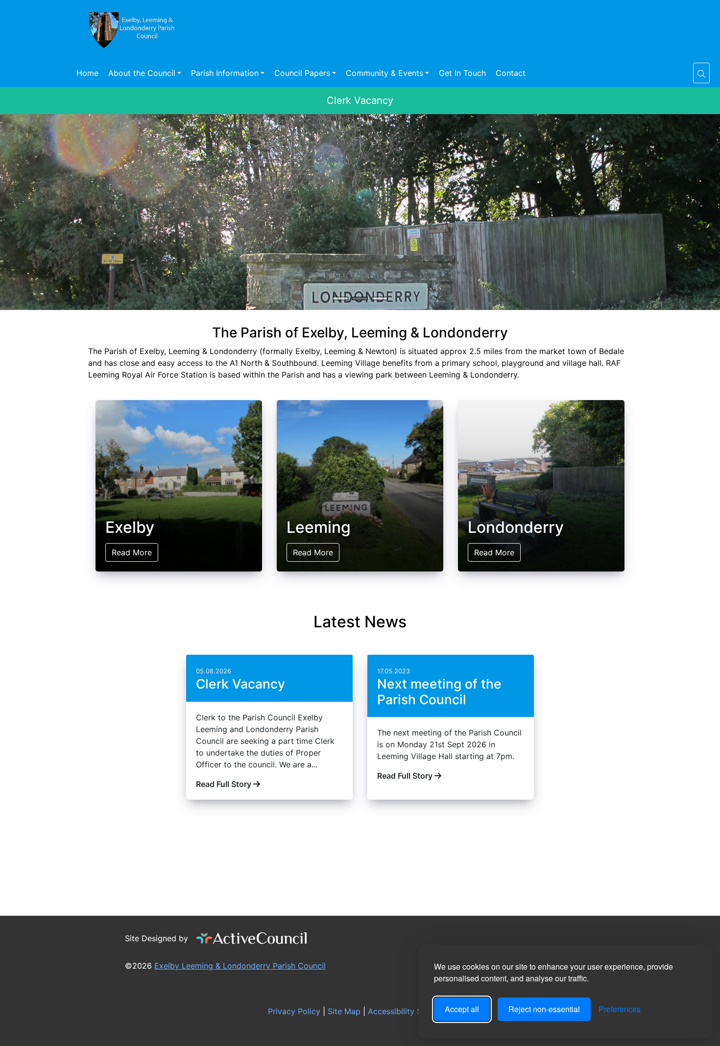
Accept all (462, 1009)
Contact (511, 73)
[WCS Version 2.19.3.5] (252, 938)
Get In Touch (462, 73)
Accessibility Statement (410, 1011)
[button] (701, 73)
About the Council (141, 73)
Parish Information (225, 73)
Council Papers (302, 73)
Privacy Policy (292, 1011)
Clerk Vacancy (360, 100)
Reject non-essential (544, 1009)
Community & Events (384, 73)
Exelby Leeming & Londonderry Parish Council (240, 966)
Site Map (342, 1011)
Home (87, 73)
